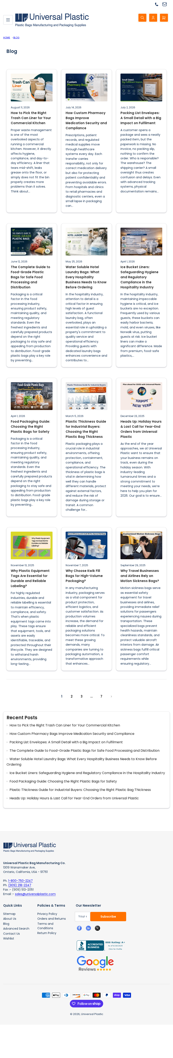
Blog (16, 37)
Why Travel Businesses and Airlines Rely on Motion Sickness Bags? (139, 576)
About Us (9, 919)
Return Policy (46, 933)
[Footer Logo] (29, 847)
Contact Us (11, 934)
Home (6, 37)
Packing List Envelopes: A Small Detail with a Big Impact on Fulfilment (140, 118)
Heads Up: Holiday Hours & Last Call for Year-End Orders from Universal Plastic (141, 429)
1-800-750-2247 (20, 881)
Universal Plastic (92, 1014)
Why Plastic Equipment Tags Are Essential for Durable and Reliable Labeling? (30, 578)
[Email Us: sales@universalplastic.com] (166, 4)
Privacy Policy (47, 914)
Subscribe (108, 916)
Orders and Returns (51, 919)
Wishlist (8, 938)
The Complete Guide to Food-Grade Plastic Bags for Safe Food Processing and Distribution (30, 277)
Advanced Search (16, 928)
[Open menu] (8, 20)
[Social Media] (99, 945)
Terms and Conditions (45, 926)
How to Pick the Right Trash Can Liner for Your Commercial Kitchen (31, 118)
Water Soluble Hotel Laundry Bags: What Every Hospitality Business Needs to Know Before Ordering (86, 277)
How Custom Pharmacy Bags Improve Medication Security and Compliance (86, 120)
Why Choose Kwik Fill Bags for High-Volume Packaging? (84, 576)
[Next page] (111, 696)
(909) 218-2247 (19, 885)
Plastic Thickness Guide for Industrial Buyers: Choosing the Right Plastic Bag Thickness (86, 429)
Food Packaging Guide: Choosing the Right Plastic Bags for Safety (30, 426)
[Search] (142, 18)
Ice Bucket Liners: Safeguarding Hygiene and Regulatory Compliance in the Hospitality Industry (139, 277)
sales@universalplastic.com (35, 894)
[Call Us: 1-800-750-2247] (158, 4)
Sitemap (9, 914)
